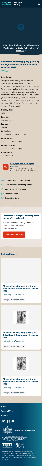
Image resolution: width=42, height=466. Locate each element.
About (3, 406)
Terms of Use (7, 411)
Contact (4, 416)
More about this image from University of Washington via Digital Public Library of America (21, 48)
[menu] (39, 4)
